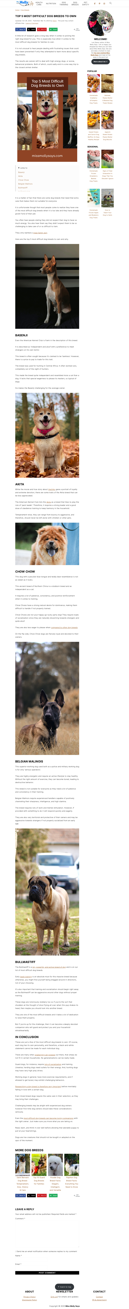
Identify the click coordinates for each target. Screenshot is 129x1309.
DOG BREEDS (75, 3)
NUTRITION (51, 4)
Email (18, 1264)
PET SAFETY (85, 3)
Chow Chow (23, 180)
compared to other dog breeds (64, 627)
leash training (26, 977)
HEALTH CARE (39, 3)
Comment (20, 1219)
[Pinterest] (99, 4)
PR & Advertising (99, 1300)
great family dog (40, 233)
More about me (100, 62)
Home (17, 10)
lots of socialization (52, 1064)
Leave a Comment (32, 23)
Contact (99, 1297)
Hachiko (51, 489)
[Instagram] (104, 4)
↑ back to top (64, 1287)
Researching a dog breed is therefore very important (38, 1086)
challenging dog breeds (45, 1055)
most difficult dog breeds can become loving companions (48, 1118)
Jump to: (24, 168)
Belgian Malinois (25, 184)
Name (18, 1256)
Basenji (21, 172)
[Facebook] (95, 4)
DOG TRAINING (63, 3)
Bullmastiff (22, 188)
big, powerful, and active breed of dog (49, 967)
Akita (20, 176)
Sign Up (54, 1297)
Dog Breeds (25, 10)
